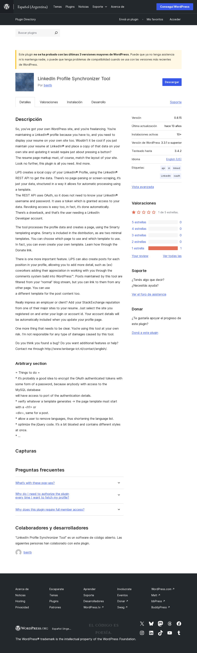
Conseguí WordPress (174, 6)
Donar (122, 601)
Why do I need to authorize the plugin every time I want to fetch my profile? (42, 495)
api (163, 168)
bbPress (158, 601)
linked (176, 168)
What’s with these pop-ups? (35, 483)
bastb (48, 85)
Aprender (89, 589)
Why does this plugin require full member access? (49, 509)
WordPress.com (163, 589)
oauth (177, 175)
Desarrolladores (93, 601)
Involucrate (124, 589)
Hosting (20, 601)
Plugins (53, 601)
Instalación (74, 102)
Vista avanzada (143, 187)
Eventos (122, 595)
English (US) (174, 159)
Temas (53, 595)
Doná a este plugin (145, 333)
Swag (122, 607)
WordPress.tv (93, 607)
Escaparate (56, 589)
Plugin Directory (25, 19)
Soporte (176, 102)
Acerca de (22, 589)
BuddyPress (160, 607)
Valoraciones (49, 102)
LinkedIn (166, 175)
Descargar (172, 82)
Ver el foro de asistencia (149, 294)
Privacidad (22, 607)
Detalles (25, 102)
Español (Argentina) (64, 628)
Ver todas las (172, 256)
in (169, 168)
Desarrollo (98, 102)
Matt (155, 595)
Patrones (55, 607)
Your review (140, 256)
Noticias (20, 595)
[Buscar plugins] (56, 33)
